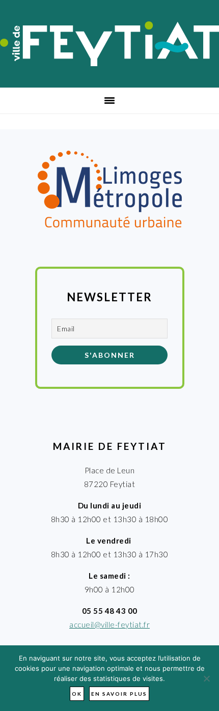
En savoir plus (119, 694)
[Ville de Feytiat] (109, 63)
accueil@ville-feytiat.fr (109, 624)
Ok (77, 694)
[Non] (206, 678)
